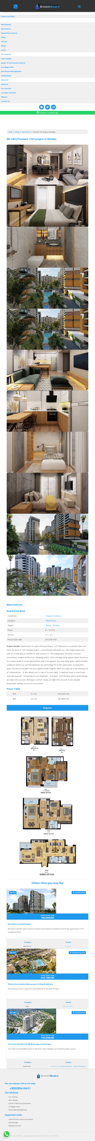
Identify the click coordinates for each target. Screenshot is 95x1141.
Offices (4, 41)
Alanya (17, 131)
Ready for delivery (53, 616)
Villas (3, 37)
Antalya (56, 625)
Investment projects (9, 33)
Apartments (6, 28)
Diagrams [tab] (47, 708)
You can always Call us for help (20, 1086)
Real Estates (6, 24)
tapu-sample (6, 58)
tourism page (13, 1122)
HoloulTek (54, 1135)
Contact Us (5, 101)
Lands (3, 50)
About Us (4, 80)
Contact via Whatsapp (48, 113)
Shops (3, 45)
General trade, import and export (21, 1119)
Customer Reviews (8, 92)
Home (10, 131)
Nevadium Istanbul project (19, 924)
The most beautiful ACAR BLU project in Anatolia (29, 1044)
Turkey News (6, 75)
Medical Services (15, 1125)
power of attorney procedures (13, 62)
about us (4, 84)
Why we (4, 97)
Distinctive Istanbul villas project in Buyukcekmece (30, 984)
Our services (6, 54)
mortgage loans (7, 67)
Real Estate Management (11, 71)
